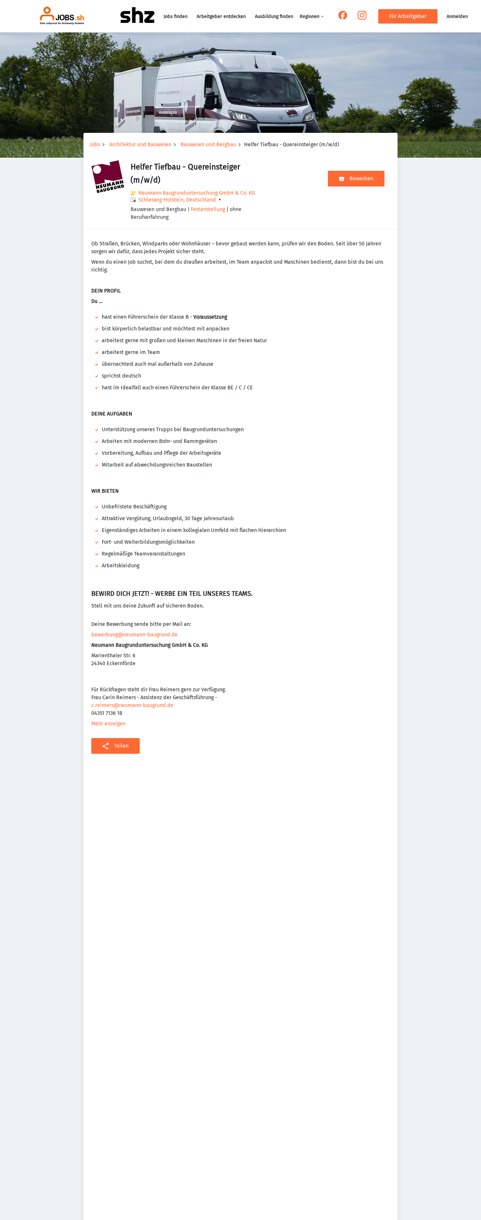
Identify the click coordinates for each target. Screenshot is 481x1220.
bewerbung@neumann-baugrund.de (134, 634)
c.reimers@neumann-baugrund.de (132, 705)
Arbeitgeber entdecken (221, 16)
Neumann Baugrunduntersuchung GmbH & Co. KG (196, 193)
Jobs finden (175, 16)
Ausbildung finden (274, 16)
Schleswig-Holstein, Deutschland (177, 200)
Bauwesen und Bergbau (208, 144)
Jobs (95, 144)
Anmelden (457, 16)
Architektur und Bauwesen (140, 144)
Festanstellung (208, 209)
